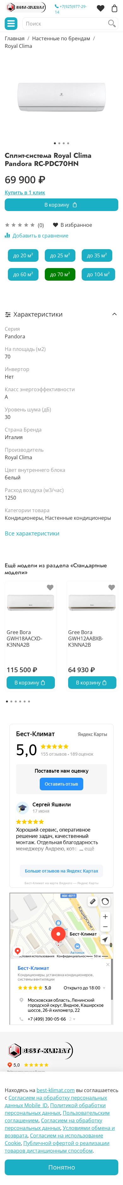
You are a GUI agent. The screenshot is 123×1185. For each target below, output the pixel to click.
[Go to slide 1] (55, 143)
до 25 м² (60, 255)
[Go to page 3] (16, 701)
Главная (15, 38)
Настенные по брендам (61, 38)
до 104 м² (98, 274)
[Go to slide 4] (68, 143)
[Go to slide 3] (64, 143)
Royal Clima (18, 46)
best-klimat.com (56, 1090)
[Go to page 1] (7, 701)
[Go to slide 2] (59, 143)
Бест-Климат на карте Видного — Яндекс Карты (61, 883)
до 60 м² (23, 274)
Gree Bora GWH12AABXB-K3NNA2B (85, 638)
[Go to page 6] (29, 701)
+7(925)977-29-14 (71, 9)
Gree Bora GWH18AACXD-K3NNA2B (24, 638)
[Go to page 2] (11, 701)
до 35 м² (97, 255)
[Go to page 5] (25, 701)
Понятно (61, 1167)
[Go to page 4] (20, 701)
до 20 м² (23, 255)
